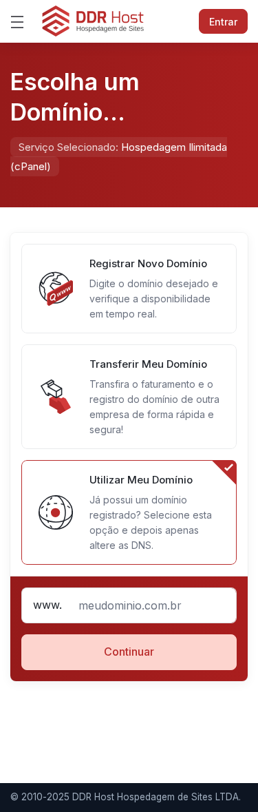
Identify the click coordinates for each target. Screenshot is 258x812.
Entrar (223, 22)
